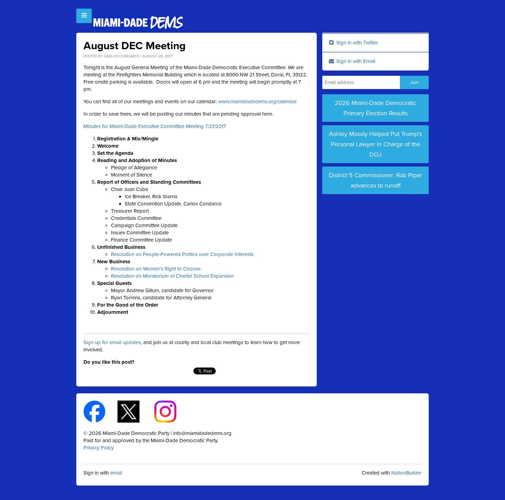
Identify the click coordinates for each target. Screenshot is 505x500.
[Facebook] (100, 411)
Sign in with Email (355, 61)
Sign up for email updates (112, 342)
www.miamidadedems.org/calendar (257, 101)
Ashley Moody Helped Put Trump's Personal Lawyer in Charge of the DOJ (375, 144)
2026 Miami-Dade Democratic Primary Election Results (375, 108)
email (116, 473)
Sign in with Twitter (356, 43)
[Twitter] (134, 411)
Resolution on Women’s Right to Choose (156, 269)
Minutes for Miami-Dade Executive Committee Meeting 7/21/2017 (154, 126)
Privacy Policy (98, 448)
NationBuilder (406, 473)
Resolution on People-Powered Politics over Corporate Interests (182, 254)
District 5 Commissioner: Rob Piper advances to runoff (375, 180)
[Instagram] (171, 411)
